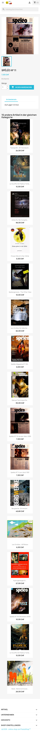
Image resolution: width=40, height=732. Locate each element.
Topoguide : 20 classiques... (20, 148)
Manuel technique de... (20, 400)
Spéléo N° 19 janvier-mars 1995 (20, 436)
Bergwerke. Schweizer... (20, 508)
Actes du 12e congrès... (20, 220)
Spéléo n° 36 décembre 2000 (20, 617)
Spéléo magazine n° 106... (20, 364)
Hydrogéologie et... (20, 581)
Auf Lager (8, 105)
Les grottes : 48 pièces (20, 544)
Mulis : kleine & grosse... (20, 689)
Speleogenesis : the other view (20, 292)
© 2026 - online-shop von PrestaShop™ (16, 729)
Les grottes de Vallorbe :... (20, 328)
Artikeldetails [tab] (11, 99)
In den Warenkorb (22, 87)
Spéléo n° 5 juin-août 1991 (20, 472)
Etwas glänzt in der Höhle (20, 256)
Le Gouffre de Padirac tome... (20, 184)
